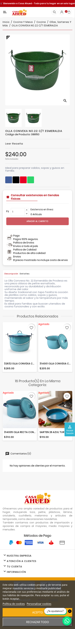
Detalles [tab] (25, 273)
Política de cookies (14, 603)
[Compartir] (8, 179)
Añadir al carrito (37, 221)
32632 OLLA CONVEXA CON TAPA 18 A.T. (27, 363)
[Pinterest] (23, 179)
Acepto (37, 612)
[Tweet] (16, 179)
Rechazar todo (37, 622)
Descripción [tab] (11, 273)
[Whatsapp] (30, 179)
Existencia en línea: (42, 209)
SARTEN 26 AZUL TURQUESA (56, 432)
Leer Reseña (14, 143)
